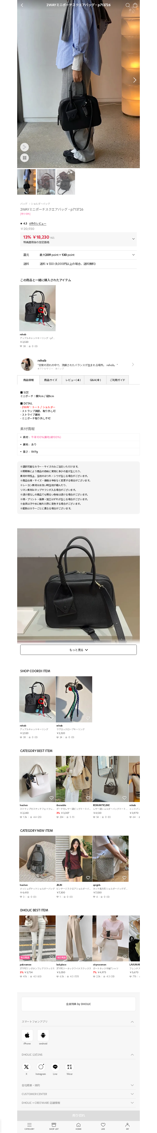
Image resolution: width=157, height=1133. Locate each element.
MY (127, 1129)
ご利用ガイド (117, 380)
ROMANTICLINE (101, 805)
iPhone (27, 1043)
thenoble (61, 805)
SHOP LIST (53, 1129)
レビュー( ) (72, 380)
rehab (23, 334)
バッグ (23, 203)
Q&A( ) (95, 380)
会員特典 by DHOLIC (78, 1004)
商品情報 (28, 380)
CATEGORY (29, 1129)
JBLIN (59, 885)
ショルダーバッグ (40, 203)
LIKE (103, 1129)
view (132, 364)
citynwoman (99, 964)
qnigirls (97, 885)
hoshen (24, 805)
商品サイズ (50, 380)
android (43, 1043)
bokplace (61, 964)
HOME (78, 1129)
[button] (134, 80)
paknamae (25, 964)
